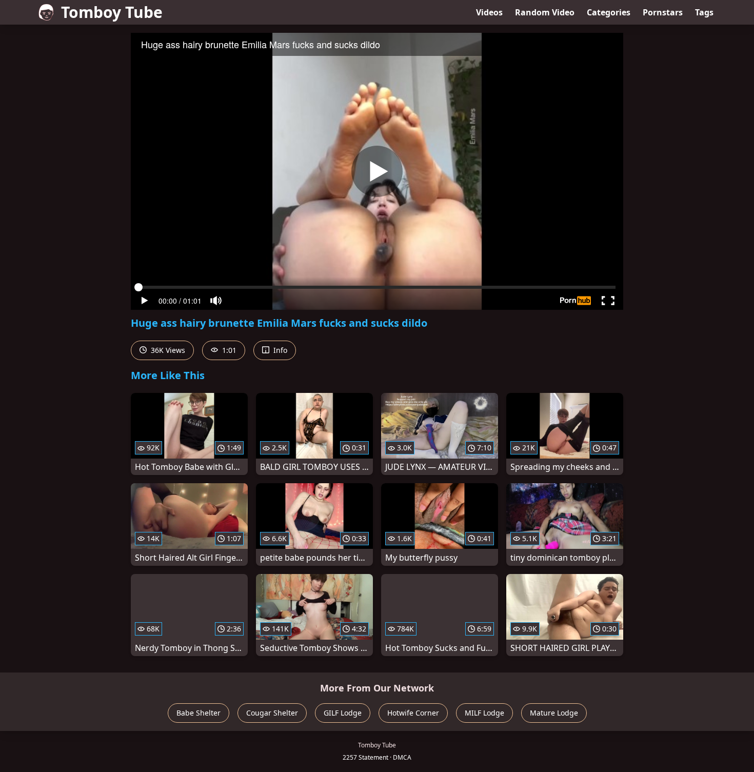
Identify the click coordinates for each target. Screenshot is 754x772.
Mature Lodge (554, 713)
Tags (704, 12)
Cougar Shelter (272, 713)
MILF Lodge (484, 713)
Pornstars (663, 12)
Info (279, 350)
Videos (489, 12)
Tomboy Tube (112, 12)
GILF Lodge (343, 713)
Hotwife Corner (413, 713)
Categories (608, 12)
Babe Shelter (198, 713)
